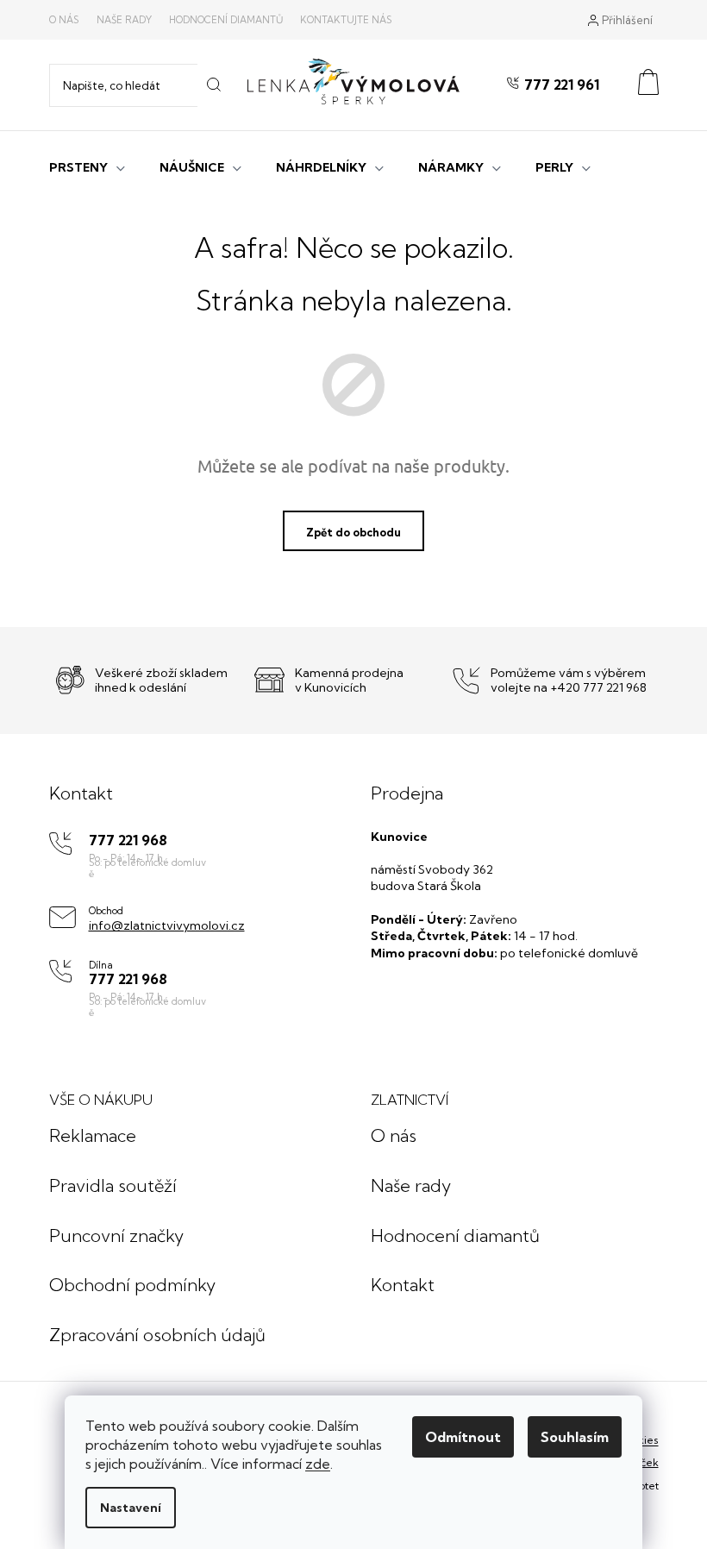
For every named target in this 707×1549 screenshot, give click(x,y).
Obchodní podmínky (132, 1284)
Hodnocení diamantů (226, 20)
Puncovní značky (116, 1235)
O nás (64, 20)
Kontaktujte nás (346, 20)
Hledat (213, 85)
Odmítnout (463, 1437)
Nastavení (130, 1507)
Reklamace (92, 1135)
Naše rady (124, 20)
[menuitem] (87, 165)
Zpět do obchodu (353, 532)
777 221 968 (128, 840)
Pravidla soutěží (113, 1185)
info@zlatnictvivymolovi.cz (167, 925)
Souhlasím (575, 1437)
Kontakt (403, 1284)
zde (317, 1463)
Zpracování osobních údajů (157, 1334)
